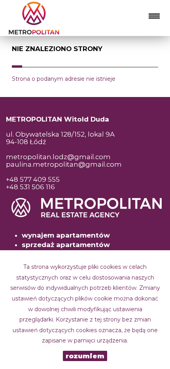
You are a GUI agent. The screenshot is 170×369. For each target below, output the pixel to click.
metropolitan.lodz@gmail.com (58, 157)
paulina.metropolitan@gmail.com (64, 164)
